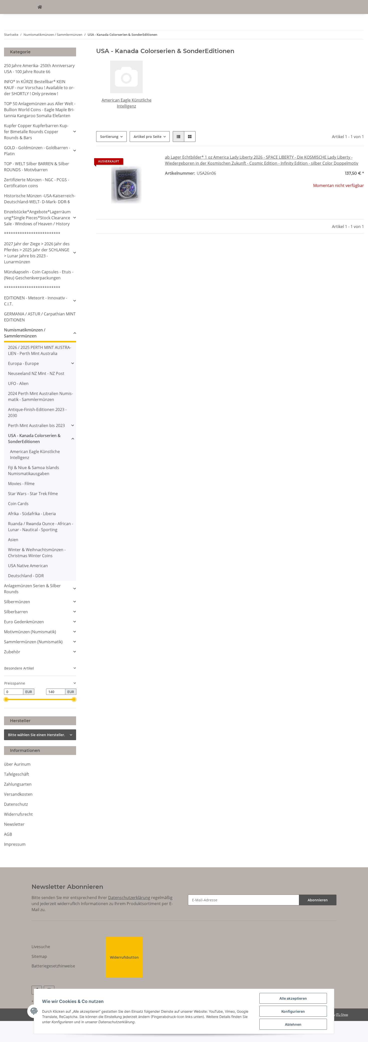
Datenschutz (16, 804)
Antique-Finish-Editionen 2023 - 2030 (37, 412)
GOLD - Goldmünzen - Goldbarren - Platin (37, 150)
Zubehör (12, 652)
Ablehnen (293, 1024)
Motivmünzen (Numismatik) (30, 632)
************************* (32, 234)
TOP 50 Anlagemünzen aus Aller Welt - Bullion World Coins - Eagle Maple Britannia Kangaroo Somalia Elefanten (39, 109)
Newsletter (14, 824)
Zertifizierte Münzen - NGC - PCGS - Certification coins (36, 182)
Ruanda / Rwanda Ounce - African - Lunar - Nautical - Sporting (40, 526)
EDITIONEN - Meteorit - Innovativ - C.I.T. (35, 301)
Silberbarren (16, 611)
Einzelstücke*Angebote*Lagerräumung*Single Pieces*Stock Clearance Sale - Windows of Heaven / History (37, 218)
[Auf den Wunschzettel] (148, 162)
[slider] (6, 699)
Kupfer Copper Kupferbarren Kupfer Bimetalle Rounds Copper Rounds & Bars (36, 131)
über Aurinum (17, 764)
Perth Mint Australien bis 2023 (36, 425)
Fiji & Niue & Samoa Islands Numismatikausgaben (33, 470)
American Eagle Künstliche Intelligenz (35, 454)
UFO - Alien (18, 383)
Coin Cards (18, 503)
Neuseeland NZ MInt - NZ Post (36, 373)
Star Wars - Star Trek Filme (33, 493)
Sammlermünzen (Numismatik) (33, 642)
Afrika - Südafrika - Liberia (32, 513)
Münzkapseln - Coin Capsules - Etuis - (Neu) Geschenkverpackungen (38, 275)
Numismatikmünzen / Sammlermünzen (24, 333)
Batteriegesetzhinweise (53, 966)
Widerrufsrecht (18, 814)
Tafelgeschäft (16, 774)
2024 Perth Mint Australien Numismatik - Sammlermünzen (40, 396)
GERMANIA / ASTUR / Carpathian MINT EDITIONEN (40, 317)
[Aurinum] (40, 7)
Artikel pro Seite (147, 136)
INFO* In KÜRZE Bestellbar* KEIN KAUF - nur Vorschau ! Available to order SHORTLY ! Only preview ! (39, 87)
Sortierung (109, 136)
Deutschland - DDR (26, 575)
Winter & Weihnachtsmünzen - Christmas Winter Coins (37, 552)
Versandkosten (18, 794)
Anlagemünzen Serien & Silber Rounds (32, 588)
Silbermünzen (17, 601)
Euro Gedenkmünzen (24, 621)
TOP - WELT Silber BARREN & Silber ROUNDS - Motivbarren (36, 166)
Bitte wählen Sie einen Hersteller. (36, 734)
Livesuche (41, 946)
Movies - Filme (21, 483)
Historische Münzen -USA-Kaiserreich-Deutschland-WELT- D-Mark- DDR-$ (39, 198)
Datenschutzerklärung (129, 897)
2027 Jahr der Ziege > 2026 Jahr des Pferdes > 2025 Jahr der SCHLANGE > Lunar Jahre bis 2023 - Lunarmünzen (37, 253)
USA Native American (28, 565)
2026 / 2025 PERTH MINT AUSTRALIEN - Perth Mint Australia (39, 350)
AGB (8, 834)
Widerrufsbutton (124, 957)
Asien (13, 539)
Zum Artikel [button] (333, 201)
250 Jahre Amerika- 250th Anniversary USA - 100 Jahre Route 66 (39, 68)
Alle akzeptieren (293, 998)
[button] (178, 136)
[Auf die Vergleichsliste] (135, 162)
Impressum (15, 844)
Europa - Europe (23, 363)
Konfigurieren (293, 1011)
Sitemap (39, 956)
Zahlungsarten (18, 784)
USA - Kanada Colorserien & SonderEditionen (34, 438)
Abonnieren (318, 900)
